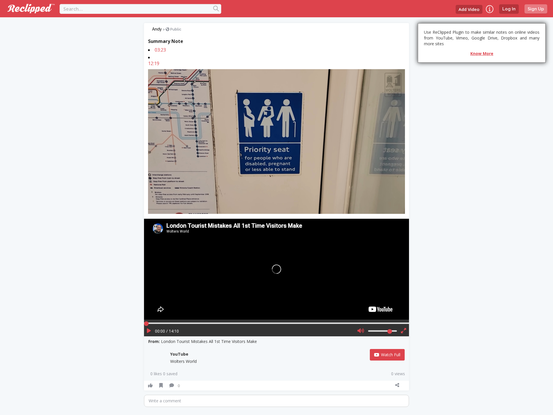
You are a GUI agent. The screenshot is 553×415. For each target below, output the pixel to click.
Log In (509, 9)
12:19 (153, 63)
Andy (157, 29)
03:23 (160, 50)
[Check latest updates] (489, 9)
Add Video (469, 9)
